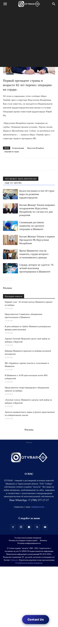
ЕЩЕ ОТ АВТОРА (13, 183)
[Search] (54, 4)
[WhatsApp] (6, 164)
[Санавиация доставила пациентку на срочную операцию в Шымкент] (10, 226)
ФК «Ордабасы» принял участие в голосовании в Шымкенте (27, 364)
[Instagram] (21, 527)
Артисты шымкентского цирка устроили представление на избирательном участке (30, 413)
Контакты (43, 540)
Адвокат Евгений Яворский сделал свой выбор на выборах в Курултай (27, 340)
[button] (5, 4)
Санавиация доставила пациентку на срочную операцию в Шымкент (31, 226)
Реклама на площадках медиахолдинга (23, 540)
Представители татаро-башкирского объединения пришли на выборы (27, 389)
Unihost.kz (14, 560)
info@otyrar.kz (37, 507)
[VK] (20, 164)
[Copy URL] (40, 164)
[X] (33, 164)
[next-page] (9, 279)
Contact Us (36, 619)
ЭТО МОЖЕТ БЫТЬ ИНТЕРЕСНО (21, 179)
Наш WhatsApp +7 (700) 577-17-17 (29, 500)
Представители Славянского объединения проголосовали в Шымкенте (23, 315)
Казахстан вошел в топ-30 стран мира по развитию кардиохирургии (36, 194)
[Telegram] (13, 164)
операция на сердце (11, 151)
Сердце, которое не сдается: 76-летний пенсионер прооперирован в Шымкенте (36, 268)
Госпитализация (18, 148)
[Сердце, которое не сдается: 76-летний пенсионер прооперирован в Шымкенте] (10, 268)
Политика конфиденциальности (29, 543)
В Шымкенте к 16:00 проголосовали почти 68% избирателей (26, 377)
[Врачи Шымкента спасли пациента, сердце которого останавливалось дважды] (10, 254)
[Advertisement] (29, 38)
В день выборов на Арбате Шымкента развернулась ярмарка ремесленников (28, 328)
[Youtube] (45, 527)
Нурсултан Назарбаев (35, 148)
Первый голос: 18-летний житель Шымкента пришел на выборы (28, 303)
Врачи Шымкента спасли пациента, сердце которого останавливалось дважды (33, 254)
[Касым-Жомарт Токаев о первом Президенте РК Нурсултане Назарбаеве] (10, 240)
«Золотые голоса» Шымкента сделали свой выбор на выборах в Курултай (28, 401)
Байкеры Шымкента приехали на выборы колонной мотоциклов (28, 352)
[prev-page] (5, 279)
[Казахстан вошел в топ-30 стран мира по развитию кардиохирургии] (10, 194)
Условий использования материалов (28, 563)
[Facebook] (26, 164)
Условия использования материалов (27, 538)
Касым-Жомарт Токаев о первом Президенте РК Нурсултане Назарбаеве (37, 240)
